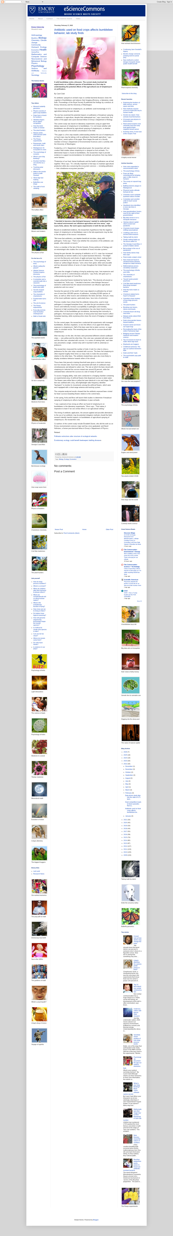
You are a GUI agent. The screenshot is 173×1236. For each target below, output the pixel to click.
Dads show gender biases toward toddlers (132, 321)
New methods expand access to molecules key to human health (132, 110)
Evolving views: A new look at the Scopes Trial (132, 132)
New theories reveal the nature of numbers (137, 1139)
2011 (126, 849)
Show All (139, 601)
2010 (126, 852)
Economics (73, 459)
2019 (126, 826)
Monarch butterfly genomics (39, 107)
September (129, 775)
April (127, 787)
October (128, 772)
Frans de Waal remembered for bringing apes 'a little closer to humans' (131, 176)
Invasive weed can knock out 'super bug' (131, 325)
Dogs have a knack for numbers (39, 116)
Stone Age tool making (38, 178)
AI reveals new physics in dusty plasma (132, 120)
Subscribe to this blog (129, 93)
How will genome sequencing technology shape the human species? (39, 621)
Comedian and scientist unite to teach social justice (131, 201)
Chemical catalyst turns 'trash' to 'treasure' (131, 295)
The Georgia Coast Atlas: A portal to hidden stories (132, 245)
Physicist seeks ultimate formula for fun (131, 191)
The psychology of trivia (131, 171)
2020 (126, 822)
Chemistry (35, 40)
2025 (126, 755)
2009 (126, 855)
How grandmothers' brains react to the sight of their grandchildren (132, 213)
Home (31, 19)
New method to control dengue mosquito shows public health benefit (131, 62)
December (129, 766)
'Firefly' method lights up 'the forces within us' (131, 240)
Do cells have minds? (38, 643)
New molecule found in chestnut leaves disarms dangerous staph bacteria (132, 261)
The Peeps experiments (37, 140)
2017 (126, 831)
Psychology (37, 66)
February (128, 793)
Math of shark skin (39, 316)
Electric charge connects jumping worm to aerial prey (131, 55)
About (40, 19)
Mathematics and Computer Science (39, 55)
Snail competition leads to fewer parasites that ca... (133, 804)
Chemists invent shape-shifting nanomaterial (131, 229)
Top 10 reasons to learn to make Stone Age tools (132, 340)
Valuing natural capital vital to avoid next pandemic (131, 224)
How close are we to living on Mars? (39, 610)
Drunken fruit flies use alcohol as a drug (39, 163)
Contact (49, 19)
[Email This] (56, 454)
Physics (34, 63)
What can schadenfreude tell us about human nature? (39, 597)
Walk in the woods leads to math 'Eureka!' (39, 173)
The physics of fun (39, 277)
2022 (126, 764)
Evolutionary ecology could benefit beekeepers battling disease (77, 440)
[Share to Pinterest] (66, 454)
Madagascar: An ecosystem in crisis (39, 149)
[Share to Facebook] (63, 454)
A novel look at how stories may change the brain (137, 939)
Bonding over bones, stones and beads (130, 308)
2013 (126, 843)
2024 (126, 758)
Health (43, 49)
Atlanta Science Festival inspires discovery (38, 272)
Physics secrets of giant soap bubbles (39, 112)
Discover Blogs (129, 533)
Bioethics (34, 38)
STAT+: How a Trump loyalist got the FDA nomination (130, 594)
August (128, 778)
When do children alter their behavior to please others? (39, 590)
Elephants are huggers (131, 344)
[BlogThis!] (58, 454)
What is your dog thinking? (39, 157)
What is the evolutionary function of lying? (39, 604)
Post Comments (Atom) (71, 533)
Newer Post (59, 529)
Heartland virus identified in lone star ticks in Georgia (131, 207)
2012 (126, 846)
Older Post (109, 529)
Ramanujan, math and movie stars (39, 144)
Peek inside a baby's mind (132, 257)
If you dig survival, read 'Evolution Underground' (39, 312)
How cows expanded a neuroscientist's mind (131, 167)
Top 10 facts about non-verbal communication (138, 988)
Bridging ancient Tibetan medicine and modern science (131, 335)
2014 (126, 840)
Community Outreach (36, 46)
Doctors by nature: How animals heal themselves (131, 116)
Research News (38, 874)
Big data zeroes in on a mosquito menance (131, 218)
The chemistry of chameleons (39, 295)
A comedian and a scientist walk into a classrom (40, 281)
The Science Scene (64, 19)
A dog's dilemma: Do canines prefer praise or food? (137, 965)
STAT (126, 591)
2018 (126, 828)
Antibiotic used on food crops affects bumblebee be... (133, 810)
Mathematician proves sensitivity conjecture (130, 267)
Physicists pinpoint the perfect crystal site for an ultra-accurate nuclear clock (132, 583)
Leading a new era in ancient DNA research (130, 233)
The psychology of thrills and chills (39, 286)
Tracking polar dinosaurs (38, 168)
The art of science (39, 303)
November (129, 769)
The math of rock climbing (39, 187)
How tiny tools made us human (38, 127)
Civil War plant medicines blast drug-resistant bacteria (132, 285)
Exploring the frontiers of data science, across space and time (131, 104)
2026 (126, 752)
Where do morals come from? (39, 639)
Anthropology (36, 35)
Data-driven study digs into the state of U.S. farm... (133, 797)
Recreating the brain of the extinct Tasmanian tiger (132, 330)
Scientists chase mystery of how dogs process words (131, 300)
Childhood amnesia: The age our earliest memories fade (132, 348)
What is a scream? (39, 586)
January (128, 816)
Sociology (35, 75)
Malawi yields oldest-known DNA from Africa (39, 134)
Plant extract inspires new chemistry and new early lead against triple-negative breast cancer (132, 126)
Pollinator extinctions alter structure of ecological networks (75, 436)
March (127, 790)
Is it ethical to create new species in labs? (40, 629)
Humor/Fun (35, 52)
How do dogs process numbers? (39, 582)
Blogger (95, 1220)
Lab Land (36, 871)
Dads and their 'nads (130, 353)
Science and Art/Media (39, 69)
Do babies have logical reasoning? (39, 614)
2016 (126, 834)
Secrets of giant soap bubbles (38, 291)
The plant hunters (39, 130)
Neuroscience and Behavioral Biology (39, 60)
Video (78, 19)
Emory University (37, 27)
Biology (61, 459)
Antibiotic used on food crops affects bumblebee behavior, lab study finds (83, 31)
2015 (126, 837)
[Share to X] (61, 454)
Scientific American (131, 580)
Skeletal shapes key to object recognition (38, 121)
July (127, 781)
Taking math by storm (130, 237)
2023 (126, 761)
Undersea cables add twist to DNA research (137, 1012)
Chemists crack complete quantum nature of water (131, 195)
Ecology (66, 459)
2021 (126, 820)
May (127, 784)
